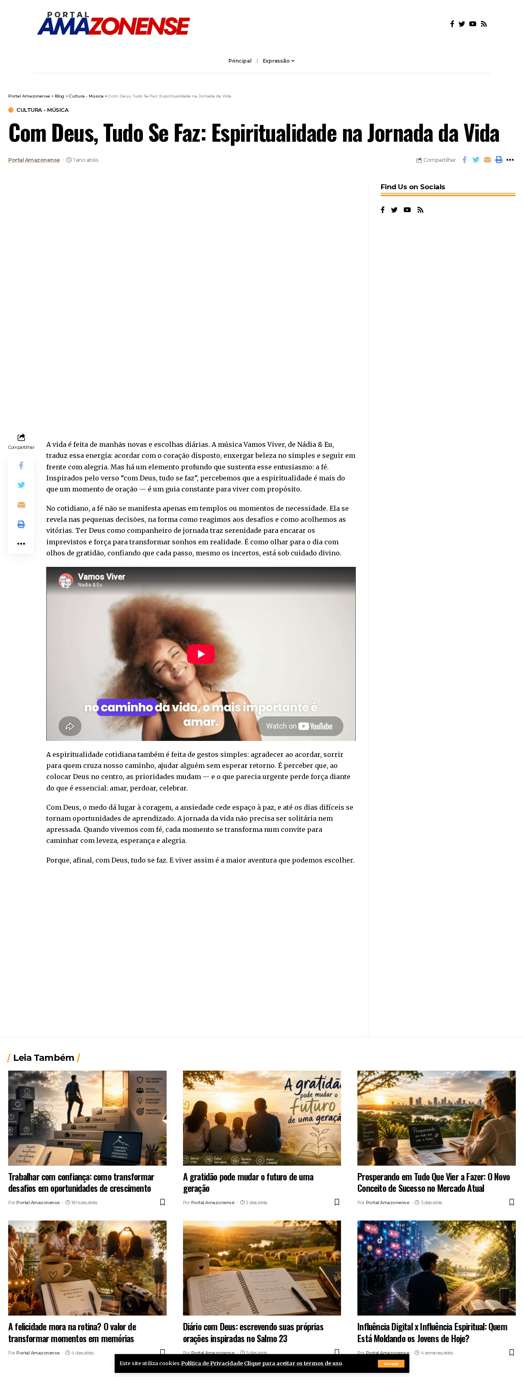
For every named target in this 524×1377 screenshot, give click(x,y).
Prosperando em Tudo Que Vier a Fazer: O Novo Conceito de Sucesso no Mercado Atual (433, 1182)
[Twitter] (461, 23)
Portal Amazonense (34, 160)
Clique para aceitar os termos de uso (293, 1363)
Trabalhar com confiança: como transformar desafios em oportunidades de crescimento (81, 1182)
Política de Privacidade (212, 1363)
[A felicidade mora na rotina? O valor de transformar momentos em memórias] (87, 1268)
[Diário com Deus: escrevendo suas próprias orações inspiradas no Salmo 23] (262, 1268)
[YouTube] (473, 23)
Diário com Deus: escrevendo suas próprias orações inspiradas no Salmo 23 (253, 1332)
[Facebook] (452, 23)
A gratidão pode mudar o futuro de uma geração (248, 1182)
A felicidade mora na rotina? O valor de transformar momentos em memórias (72, 1332)
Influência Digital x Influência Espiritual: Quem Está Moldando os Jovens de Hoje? (432, 1332)
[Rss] (484, 23)
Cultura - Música (42, 110)
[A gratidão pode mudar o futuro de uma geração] (262, 1118)
